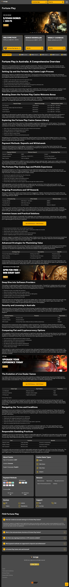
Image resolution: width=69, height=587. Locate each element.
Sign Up (51, 2)
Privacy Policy (5, 573)
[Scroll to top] (66, 584)
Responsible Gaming (7, 575)
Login (3, 568)
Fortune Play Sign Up (13, 48)
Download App (36, 2)
